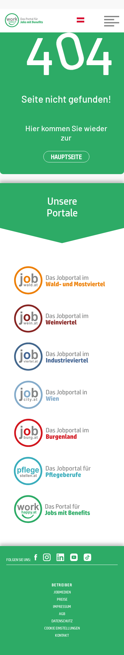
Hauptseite (66, 156)
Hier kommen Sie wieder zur (66, 132)
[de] (82, 20)
